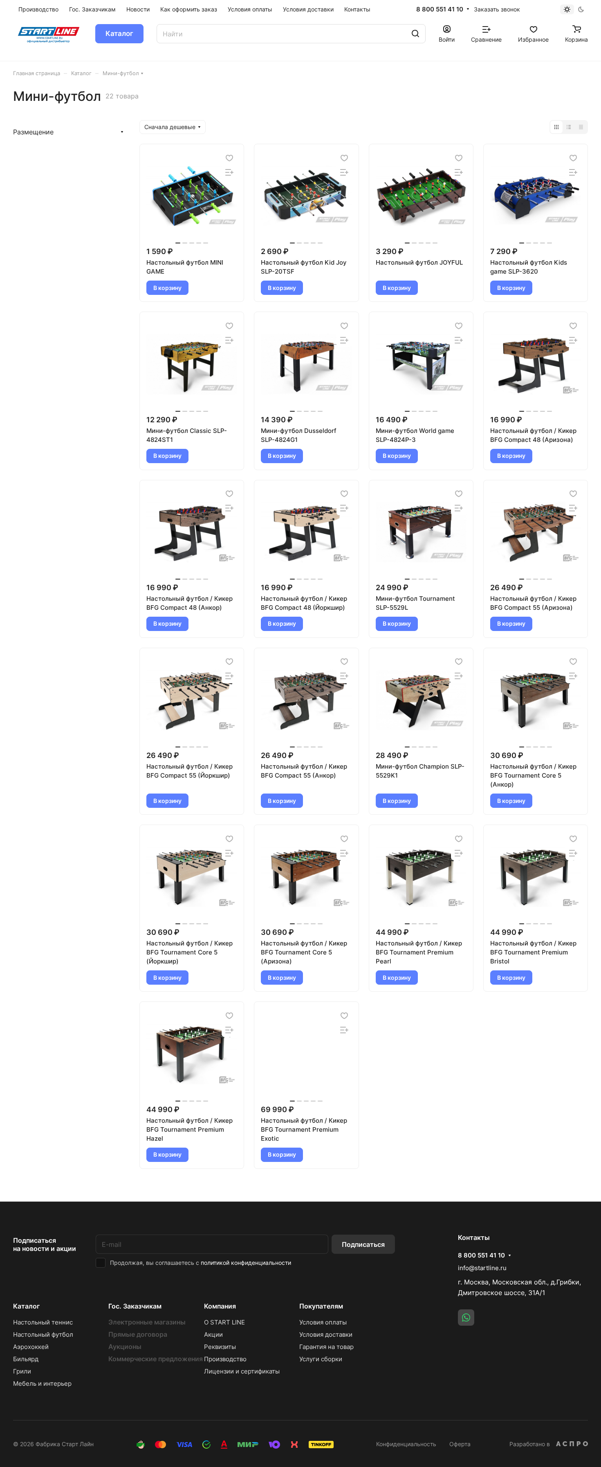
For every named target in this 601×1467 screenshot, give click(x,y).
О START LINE (224, 1322)
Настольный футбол (43, 1334)
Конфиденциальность (406, 1443)
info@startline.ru (482, 1268)
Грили (22, 1371)
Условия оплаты (323, 1322)
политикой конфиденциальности (246, 1262)
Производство (225, 1359)
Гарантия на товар (326, 1347)
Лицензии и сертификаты (242, 1371)
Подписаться (363, 1244)
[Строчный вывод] (569, 127)
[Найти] (415, 33)
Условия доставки (325, 1334)
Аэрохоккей (31, 1347)
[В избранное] (229, 158)
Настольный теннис (43, 1322)
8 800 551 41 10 (439, 9)
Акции (213, 1334)
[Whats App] (466, 1317)
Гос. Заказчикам (134, 1306)
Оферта (460, 1443)
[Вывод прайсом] (581, 127)
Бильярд (25, 1359)
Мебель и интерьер (42, 1383)
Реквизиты (220, 1347)
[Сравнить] (229, 172)
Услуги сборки (320, 1359)
